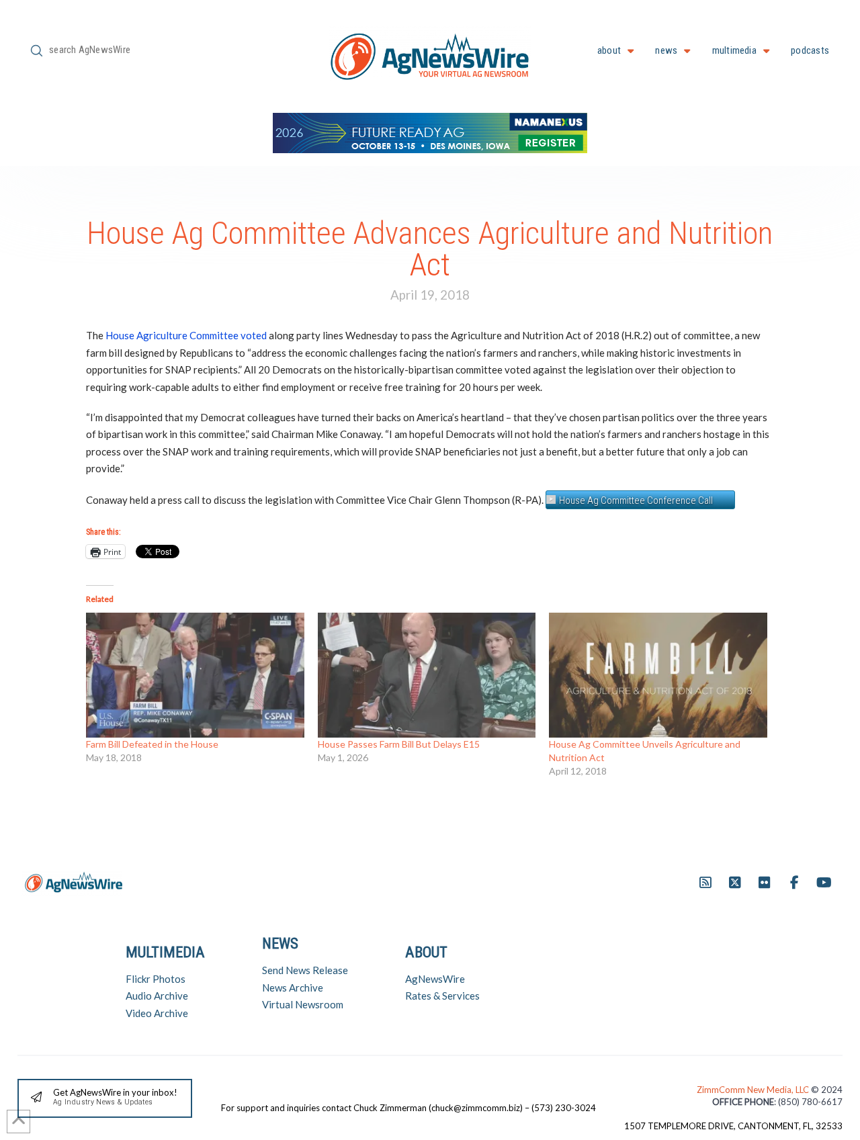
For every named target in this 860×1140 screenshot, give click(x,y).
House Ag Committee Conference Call (636, 500)
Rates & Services (442, 996)
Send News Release (305, 970)
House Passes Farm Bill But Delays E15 (399, 744)
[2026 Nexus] (430, 131)
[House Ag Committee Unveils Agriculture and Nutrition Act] (658, 675)
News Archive (292, 987)
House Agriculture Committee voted (186, 335)
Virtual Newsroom (302, 1004)
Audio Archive (157, 996)
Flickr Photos (155, 979)
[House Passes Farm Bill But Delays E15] (427, 675)
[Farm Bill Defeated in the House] (195, 675)
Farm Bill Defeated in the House (152, 744)
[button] (104, 1099)
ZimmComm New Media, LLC (754, 1089)
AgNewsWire (435, 979)
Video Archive (157, 1013)
